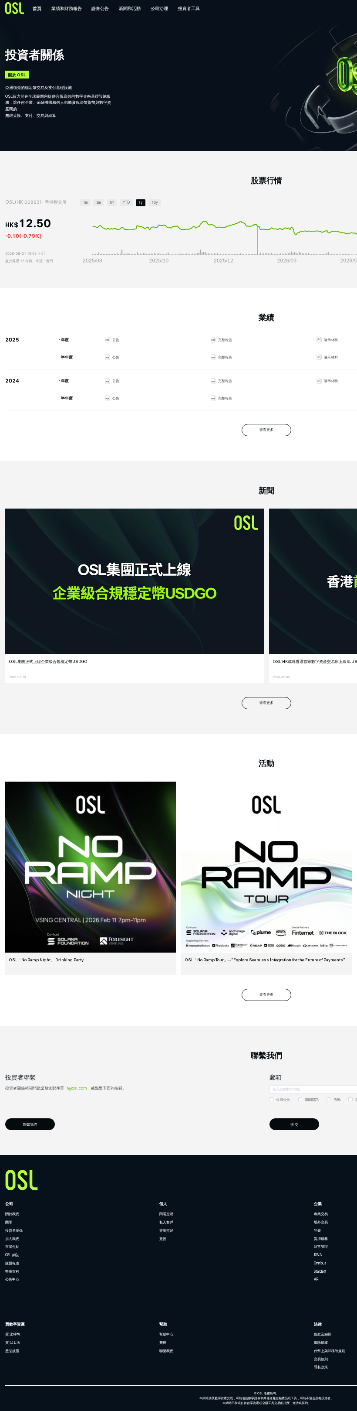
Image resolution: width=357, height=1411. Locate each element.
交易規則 (321, 1359)
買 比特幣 (12, 1334)
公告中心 (12, 1279)
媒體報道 (12, 1263)
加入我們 (12, 1239)
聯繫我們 (166, 1351)
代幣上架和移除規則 (329, 1351)
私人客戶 (166, 1222)
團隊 (8, 1222)
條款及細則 (322, 1334)
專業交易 (166, 1230)
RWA (318, 1255)
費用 (162, 1342)
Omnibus (320, 1263)
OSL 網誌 (12, 1255)
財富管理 (321, 1246)
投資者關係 (14, 1230)
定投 (162, 1239)
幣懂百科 (12, 1271)
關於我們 (12, 1214)
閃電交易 (166, 1214)
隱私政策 (321, 1367)
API (317, 1279)
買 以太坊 (12, 1342)
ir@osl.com (76, 1088)
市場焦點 (12, 1246)
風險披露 (321, 1342)
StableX (320, 1271)
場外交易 (321, 1222)
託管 (317, 1230)
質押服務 (321, 1239)
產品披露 (12, 1351)
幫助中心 (166, 1334)
